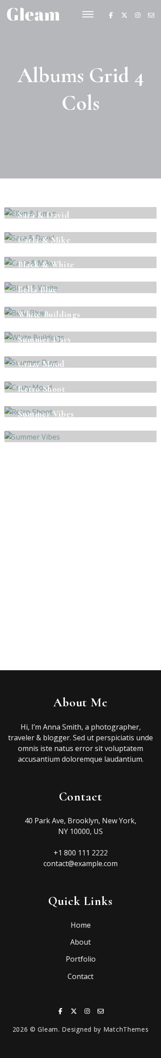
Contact (80, 976)
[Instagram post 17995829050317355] (120, 603)
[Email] (151, 14)
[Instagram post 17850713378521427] (40, 648)
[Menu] (87, 15)
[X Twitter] (124, 14)
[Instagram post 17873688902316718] (120, 558)
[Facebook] (111, 14)
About (80, 942)
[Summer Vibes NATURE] (80, 436)
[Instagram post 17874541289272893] (120, 648)
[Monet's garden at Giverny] (40, 512)
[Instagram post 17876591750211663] (40, 603)
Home (81, 925)
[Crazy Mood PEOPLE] (80, 387)
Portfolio (81, 959)
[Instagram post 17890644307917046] (40, 558)
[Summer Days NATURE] (80, 362)
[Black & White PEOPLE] (80, 287)
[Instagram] (138, 14)
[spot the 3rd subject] (120, 512)
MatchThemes (126, 1029)
